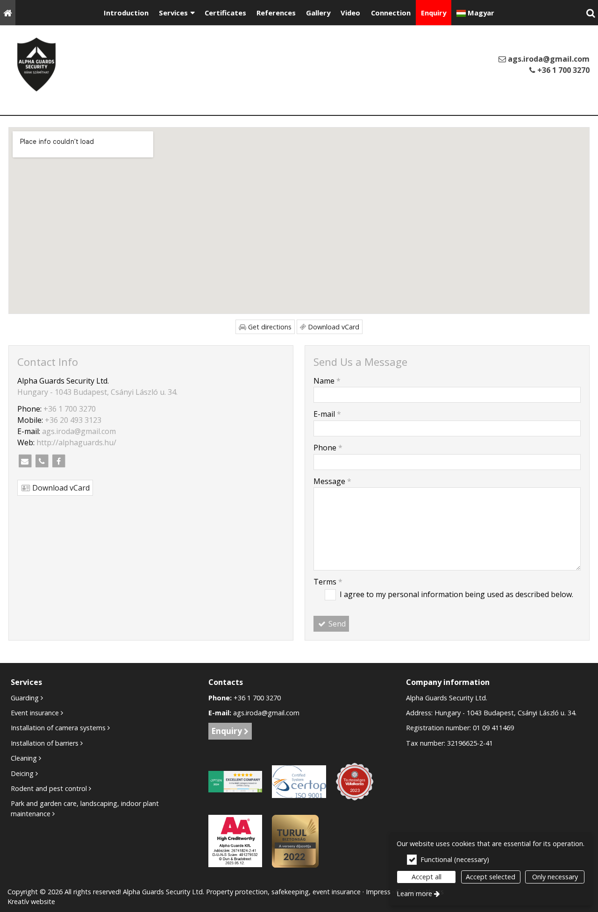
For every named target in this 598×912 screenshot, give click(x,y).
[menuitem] (7, 12)
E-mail (327, 414)
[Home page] (7, 12)
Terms (327, 582)
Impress (378, 891)
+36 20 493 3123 (73, 420)
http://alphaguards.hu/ (76, 442)
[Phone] (41, 461)
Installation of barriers (44, 743)
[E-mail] (24, 461)
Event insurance (35, 712)
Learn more (414, 893)
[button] (590, 12)
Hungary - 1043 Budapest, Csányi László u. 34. (97, 392)
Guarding (25, 697)
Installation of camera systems (58, 727)
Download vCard (332, 326)
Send (336, 624)
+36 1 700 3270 (562, 70)
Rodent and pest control (49, 788)
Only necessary (555, 876)
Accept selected (490, 876)
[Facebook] (58, 461)
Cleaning (24, 758)
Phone (327, 447)
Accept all (426, 876)
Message (332, 481)
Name (327, 381)
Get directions (269, 326)
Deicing (22, 773)
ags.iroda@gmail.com (548, 59)
